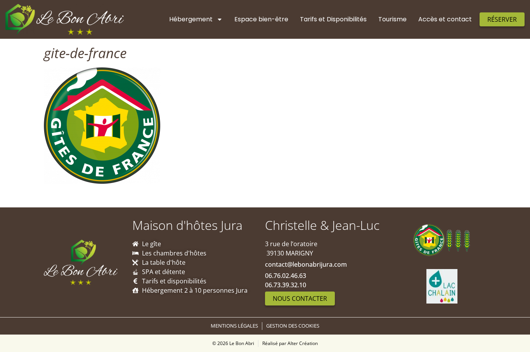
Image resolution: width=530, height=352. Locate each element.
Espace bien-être (261, 19)
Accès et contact (445, 19)
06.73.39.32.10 (285, 285)
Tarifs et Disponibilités (333, 19)
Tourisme (392, 19)
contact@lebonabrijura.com (306, 264)
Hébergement (191, 19)
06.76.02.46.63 (285, 275)
